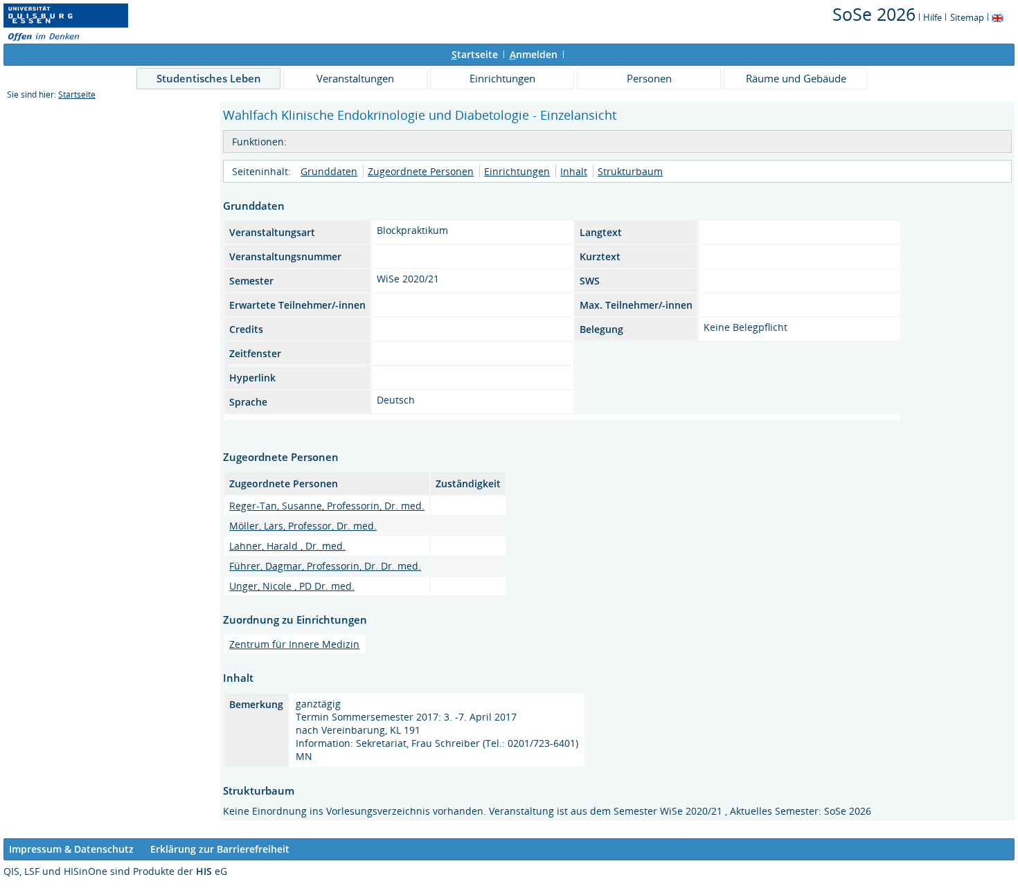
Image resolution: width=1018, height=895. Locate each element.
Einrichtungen (502, 78)
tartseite (475, 54)
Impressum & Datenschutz (71, 849)
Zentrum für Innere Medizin (294, 644)
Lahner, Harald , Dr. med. (287, 545)
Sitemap (967, 17)
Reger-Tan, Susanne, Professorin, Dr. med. (327, 505)
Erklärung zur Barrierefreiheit (219, 849)
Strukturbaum (630, 171)
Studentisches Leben (209, 78)
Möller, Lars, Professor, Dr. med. (303, 525)
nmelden (533, 54)
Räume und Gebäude (796, 78)
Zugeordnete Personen (421, 171)
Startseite (77, 94)
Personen (649, 78)
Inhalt (573, 171)
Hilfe (932, 17)
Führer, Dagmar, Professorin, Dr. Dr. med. (325, 565)
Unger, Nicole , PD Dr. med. (292, 586)
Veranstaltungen (355, 78)
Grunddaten (329, 171)
